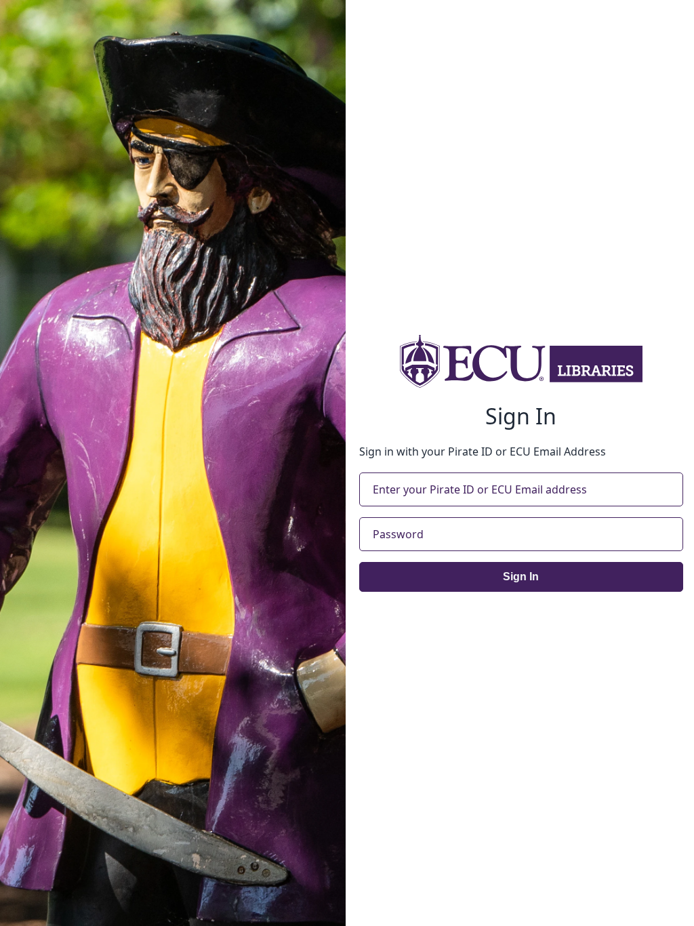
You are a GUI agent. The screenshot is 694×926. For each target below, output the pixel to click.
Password (398, 534)
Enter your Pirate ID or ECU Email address (480, 489)
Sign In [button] (521, 576)
